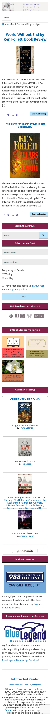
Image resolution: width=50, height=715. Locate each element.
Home (5, 24)
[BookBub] (41, 316)
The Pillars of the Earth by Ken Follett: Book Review (25, 125)
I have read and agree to (23, 287)
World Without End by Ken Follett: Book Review (25, 37)
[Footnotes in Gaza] (25, 447)
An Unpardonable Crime (25, 533)
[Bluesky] (29, 316)
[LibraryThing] (22, 316)
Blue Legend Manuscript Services (20, 660)
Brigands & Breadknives (25, 425)
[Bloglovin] (36, 316)
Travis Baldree (26, 428)
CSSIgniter (36, 684)
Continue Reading (39, 113)
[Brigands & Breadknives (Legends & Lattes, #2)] (25, 412)
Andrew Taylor (26, 536)
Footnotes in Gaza (25, 461)
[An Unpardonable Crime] (25, 519)
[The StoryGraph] (17, 316)
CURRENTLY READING (25, 399)
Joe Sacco (26, 464)
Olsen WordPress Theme (19, 684)
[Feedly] (11, 316)
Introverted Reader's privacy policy (23, 288)
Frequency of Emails (13, 270)
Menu (6, 18)
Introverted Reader (25, 679)
